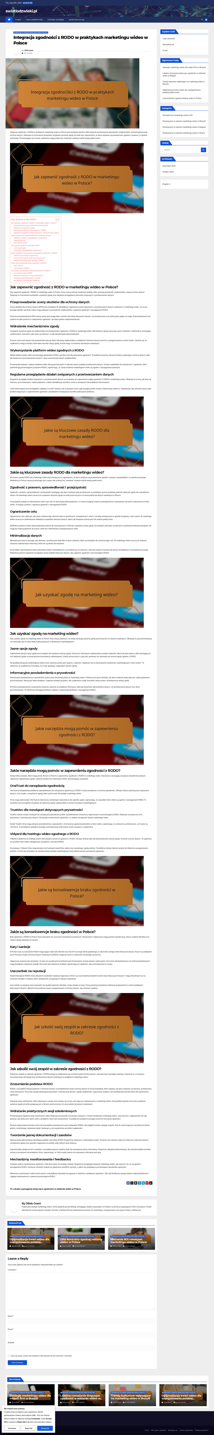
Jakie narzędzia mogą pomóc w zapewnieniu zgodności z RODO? (34, 253)
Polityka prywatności (201, 1430)
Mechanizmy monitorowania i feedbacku (27, 280)
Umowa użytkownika (186, 1430)
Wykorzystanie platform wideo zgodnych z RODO (30, 230)
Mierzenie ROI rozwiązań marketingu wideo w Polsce (128, 1241)
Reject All (28, 1428)
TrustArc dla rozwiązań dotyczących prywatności (29, 258)
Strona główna (56, 20)
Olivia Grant (28, 50)
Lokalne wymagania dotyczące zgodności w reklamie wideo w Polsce (46, 1189)
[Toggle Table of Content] (56, 220)
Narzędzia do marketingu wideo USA (178, 115)
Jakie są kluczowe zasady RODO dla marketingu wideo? (31, 235)
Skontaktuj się (76, 20)
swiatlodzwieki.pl (21, 11)
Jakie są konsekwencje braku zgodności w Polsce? (29, 263)
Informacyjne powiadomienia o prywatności (27, 250)
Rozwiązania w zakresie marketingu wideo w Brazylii (184, 121)
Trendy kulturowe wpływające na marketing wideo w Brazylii (131, 1397)
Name (11, 1316)
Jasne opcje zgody (20, 248)
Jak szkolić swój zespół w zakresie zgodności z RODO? (30, 271)
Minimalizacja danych (21, 243)
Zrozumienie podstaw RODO (23, 273)
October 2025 (168, 172)
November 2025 (169, 166)
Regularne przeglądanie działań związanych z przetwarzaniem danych (36, 233)
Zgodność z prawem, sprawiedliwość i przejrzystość (30, 238)
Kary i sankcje (18, 265)
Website (11, 1343)
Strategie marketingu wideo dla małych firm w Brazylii (184, 67)
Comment (12, 1270)
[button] (202, 20)
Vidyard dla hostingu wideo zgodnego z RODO (29, 260)
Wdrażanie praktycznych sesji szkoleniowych (28, 275)
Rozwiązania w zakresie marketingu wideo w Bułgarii (184, 127)
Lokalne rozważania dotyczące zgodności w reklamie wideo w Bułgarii (80, 1398)
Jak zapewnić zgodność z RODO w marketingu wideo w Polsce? (33, 223)
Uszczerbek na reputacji (21, 268)
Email (10, 1329)
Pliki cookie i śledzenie (158, 1430)
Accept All (45, 1428)
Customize (12, 1428)
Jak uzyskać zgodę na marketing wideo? (25, 245)
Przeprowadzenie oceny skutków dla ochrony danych (31, 225)
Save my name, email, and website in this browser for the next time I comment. (41, 1356)
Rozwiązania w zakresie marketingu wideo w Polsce (30, 32)
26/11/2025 (16, 1402)
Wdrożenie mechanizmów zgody (24, 228)
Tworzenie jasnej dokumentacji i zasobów (27, 278)
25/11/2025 (168, 1402)
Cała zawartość (34, 20)
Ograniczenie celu (19, 240)
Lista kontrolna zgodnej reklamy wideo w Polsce (81, 1241)
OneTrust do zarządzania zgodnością (26, 255)
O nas (18, 20)
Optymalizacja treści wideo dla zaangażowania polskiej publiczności (29, 1242)
